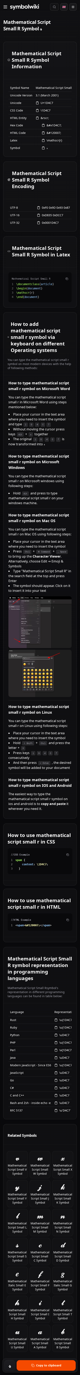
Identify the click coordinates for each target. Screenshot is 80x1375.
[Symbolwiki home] (24, 7)
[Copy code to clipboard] (66, 278)
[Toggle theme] (73, 7)
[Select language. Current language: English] (64, 7)
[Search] (54, 7)
